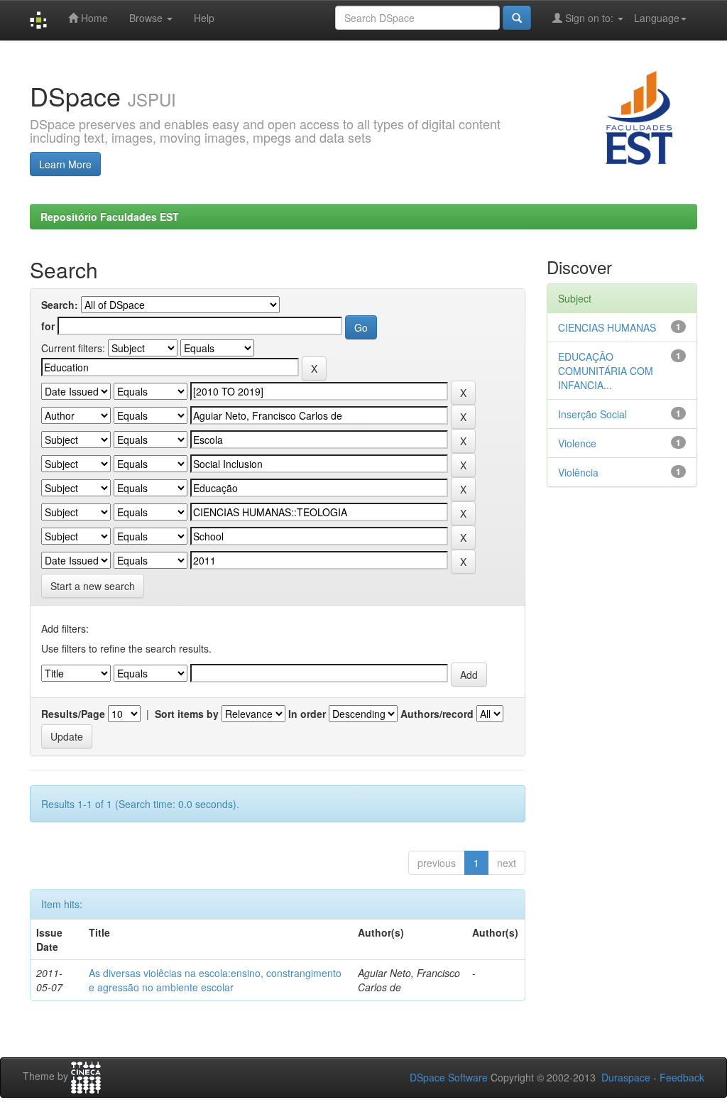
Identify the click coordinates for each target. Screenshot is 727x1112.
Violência (578, 472)
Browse (147, 18)
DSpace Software (449, 1077)
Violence (577, 443)
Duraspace (625, 1077)
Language (656, 18)
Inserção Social (592, 414)
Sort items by (187, 714)
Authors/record (437, 714)
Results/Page (73, 714)
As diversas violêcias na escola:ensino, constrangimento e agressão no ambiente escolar (215, 980)
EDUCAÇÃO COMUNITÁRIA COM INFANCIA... (605, 370)
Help (204, 18)
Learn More (65, 164)
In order (307, 714)
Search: (59, 305)
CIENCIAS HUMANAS (607, 327)
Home (93, 18)
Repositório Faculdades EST (109, 216)
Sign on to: (589, 18)
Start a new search (92, 586)
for (48, 326)
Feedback (682, 1077)
